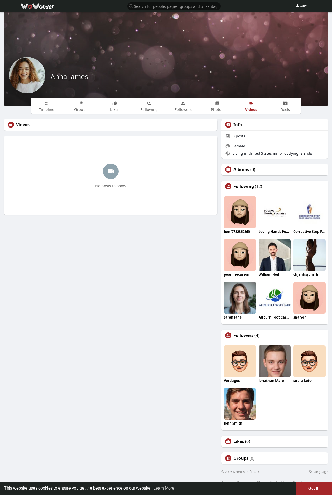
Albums (241, 169)
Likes (238, 441)
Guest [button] (304, 5)
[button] (174, 6)
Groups (240, 458)
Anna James (69, 76)
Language (320, 471)
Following (243, 186)
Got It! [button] (314, 488)
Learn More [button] (163, 488)
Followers (243, 335)
